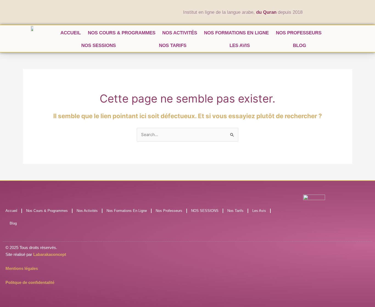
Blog (299, 45)
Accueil (70, 32)
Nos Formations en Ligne (236, 32)
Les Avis (240, 45)
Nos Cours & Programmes (121, 32)
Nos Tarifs (172, 45)
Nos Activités (179, 32)
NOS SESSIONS (98, 45)
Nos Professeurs (298, 32)
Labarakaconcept (49, 254)
